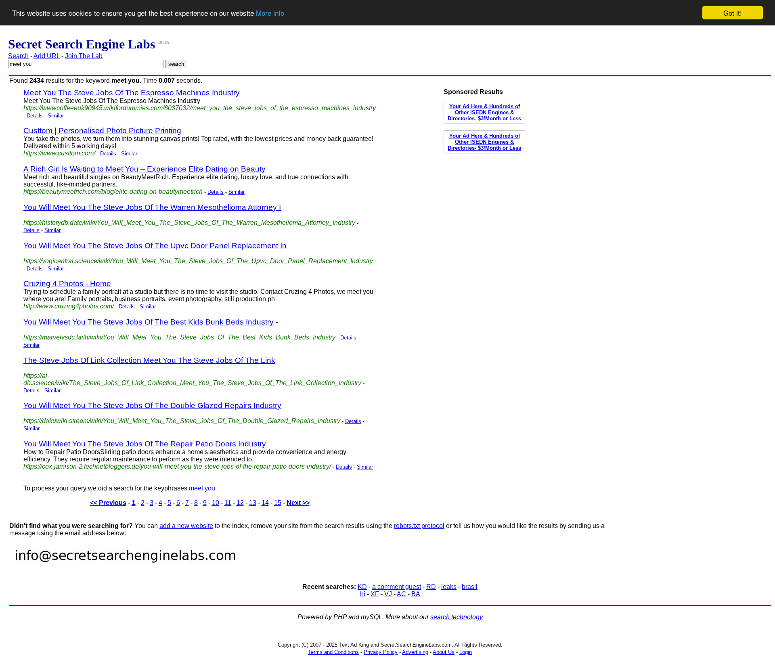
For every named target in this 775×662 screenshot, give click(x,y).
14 (265, 502)
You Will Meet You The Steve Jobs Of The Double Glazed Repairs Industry (152, 405)
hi (362, 594)
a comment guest (396, 586)
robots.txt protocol (419, 525)
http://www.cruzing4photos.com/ (68, 306)
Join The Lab (84, 55)
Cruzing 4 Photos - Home (67, 283)
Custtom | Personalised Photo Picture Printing (102, 130)
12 (240, 502)
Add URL (47, 55)
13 (252, 502)
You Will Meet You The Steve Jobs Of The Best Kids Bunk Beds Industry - (150, 322)
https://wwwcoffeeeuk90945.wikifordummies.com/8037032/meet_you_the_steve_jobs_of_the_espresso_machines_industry (199, 108)
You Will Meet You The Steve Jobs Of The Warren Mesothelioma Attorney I (152, 207)
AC (401, 594)
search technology (456, 617)
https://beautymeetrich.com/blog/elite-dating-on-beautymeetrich (113, 191)
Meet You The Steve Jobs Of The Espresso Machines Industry (131, 92)
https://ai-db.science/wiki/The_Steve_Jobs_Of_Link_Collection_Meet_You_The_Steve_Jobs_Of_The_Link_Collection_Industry (192, 379)
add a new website (186, 525)
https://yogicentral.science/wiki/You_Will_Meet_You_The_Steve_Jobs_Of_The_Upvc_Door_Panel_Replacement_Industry (198, 261)
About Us (444, 652)
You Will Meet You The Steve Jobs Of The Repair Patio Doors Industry (144, 444)
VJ (388, 594)
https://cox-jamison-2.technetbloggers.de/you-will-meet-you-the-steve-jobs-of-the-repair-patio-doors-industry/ (177, 466)
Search (18, 55)
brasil (470, 586)
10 (215, 502)
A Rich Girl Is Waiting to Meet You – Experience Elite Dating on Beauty (144, 169)
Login (465, 652)
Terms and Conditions (333, 652)
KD (362, 586)
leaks (449, 586)
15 (277, 502)
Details (35, 116)
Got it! (732, 13)
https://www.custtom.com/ (59, 153)
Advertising (415, 652)
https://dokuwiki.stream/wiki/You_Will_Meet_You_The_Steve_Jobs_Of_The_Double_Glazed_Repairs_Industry (181, 420)
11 (227, 502)
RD (431, 586)
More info (270, 13)
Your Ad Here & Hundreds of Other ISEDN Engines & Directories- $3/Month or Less (484, 112)
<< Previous (108, 502)
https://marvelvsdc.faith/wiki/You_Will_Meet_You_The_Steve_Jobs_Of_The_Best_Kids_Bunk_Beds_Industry (179, 337)
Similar (56, 116)
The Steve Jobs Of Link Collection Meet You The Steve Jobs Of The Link (149, 360)
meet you (202, 488)
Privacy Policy (381, 652)
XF (375, 594)
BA (415, 594)
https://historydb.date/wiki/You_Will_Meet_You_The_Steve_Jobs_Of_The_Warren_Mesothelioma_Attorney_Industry (189, 222)
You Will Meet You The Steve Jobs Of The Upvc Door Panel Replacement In (155, 245)
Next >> (298, 502)
